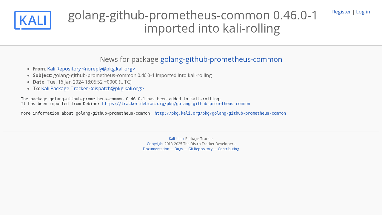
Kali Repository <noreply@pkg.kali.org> (91, 68)
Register (341, 11)
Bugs (179, 148)
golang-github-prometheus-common (221, 59)
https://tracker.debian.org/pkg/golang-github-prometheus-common (176, 103)
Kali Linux (176, 138)
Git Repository (200, 148)
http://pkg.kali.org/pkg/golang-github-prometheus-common (220, 113)
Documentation (156, 148)
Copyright (155, 143)
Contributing (228, 148)
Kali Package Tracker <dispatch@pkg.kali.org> (92, 88)
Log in (363, 11)
